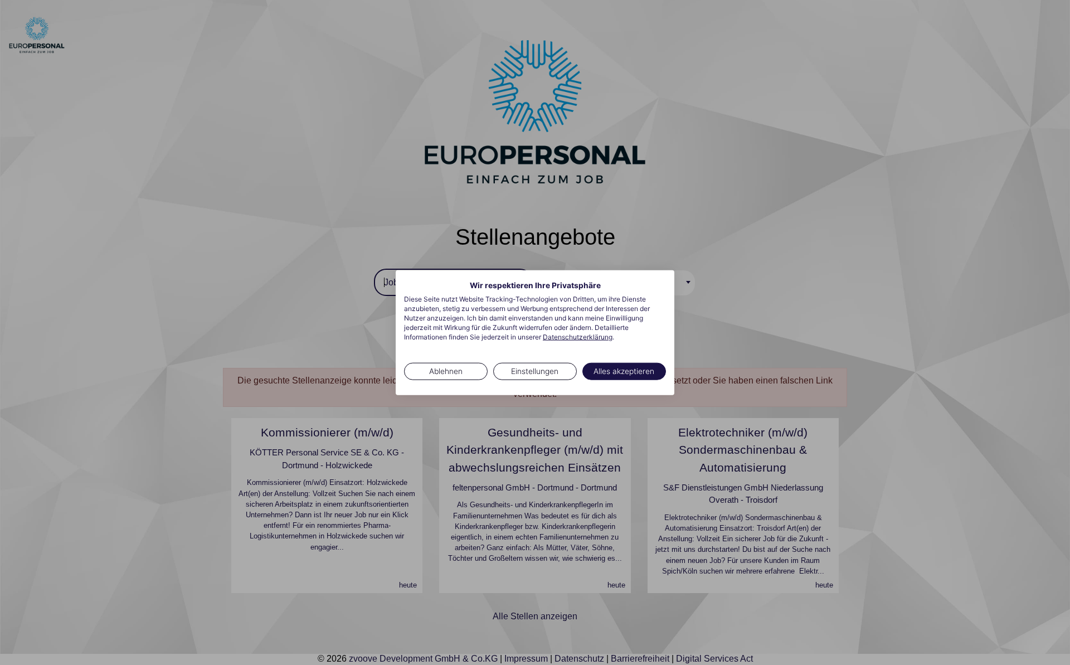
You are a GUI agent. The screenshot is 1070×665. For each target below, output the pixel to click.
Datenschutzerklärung (577, 336)
